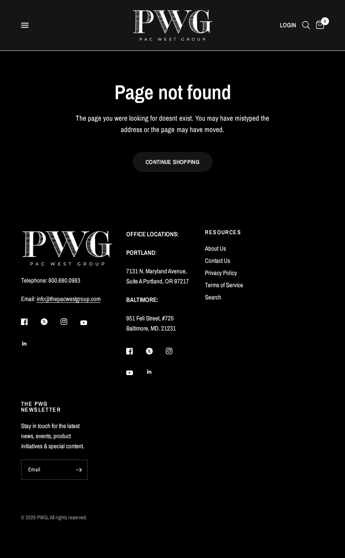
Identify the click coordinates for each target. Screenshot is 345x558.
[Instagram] (70, 321)
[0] (318, 25)
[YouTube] (89, 323)
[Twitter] (50, 321)
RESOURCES (223, 232)
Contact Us (217, 260)
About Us (215, 248)
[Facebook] (30, 321)
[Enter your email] (79, 470)
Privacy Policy (221, 272)
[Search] (306, 25)
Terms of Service (224, 284)
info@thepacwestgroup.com (69, 298)
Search (213, 297)
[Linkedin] (30, 343)
